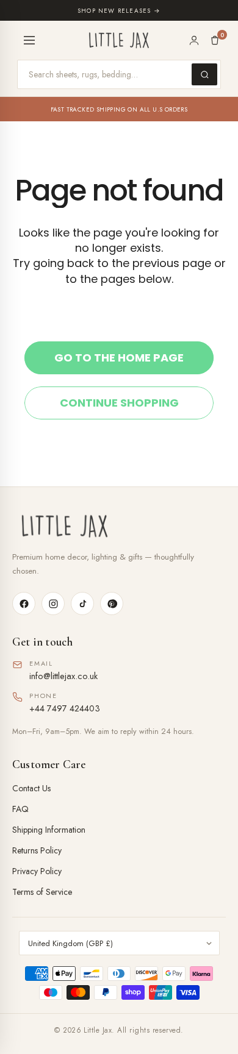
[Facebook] (23, 603)
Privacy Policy (37, 871)
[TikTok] (82, 603)
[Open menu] (29, 40)
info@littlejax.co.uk (63, 675)
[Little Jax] (119, 526)
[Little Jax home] (119, 40)
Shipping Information (48, 830)
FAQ (20, 809)
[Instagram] (53, 603)
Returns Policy (37, 850)
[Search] (204, 74)
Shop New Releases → (119, 10)
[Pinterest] (111, 603)
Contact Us (31, 788)
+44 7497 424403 (64, 708)
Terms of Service (42, 892)
